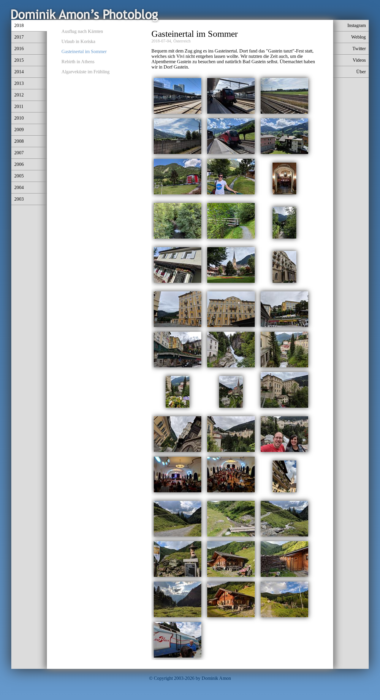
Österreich (182, 41)
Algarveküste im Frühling (85, 71)
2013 (19, 83)
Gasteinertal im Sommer (84, 51)
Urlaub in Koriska (78, 41)
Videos (359, 60)
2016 (19, 48)
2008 (19, 141)
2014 (19, 71)
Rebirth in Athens (77, 61)
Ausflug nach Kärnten (82, 31)
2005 (19, 175)
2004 (19, 187)
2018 (19, 25)
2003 (19, 198)
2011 (18, 106)
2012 (19, 94)
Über (361, 71)
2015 (19, 60)
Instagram (356, 25)
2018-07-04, (161, 41)
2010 (19, 117)
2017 (19, 36)
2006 (19, 164)
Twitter (359, 48)
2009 (19, 129)
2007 (19, 152)
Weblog (358, 36)
